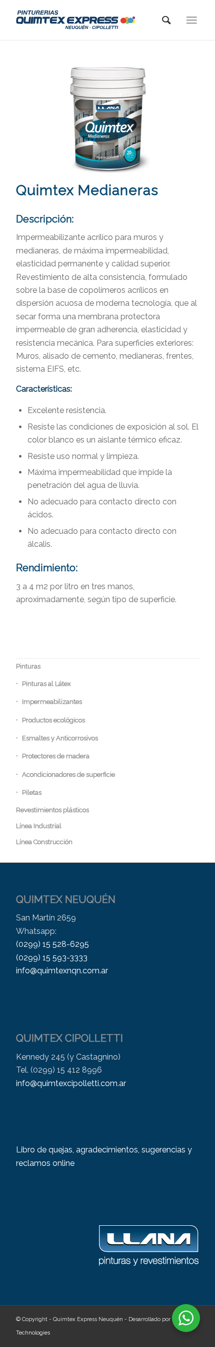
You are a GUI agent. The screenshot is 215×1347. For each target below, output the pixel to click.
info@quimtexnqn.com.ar (62, 970)
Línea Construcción (44, 842)
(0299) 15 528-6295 (52, 944)
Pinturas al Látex (46, 683)
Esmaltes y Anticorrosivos (60, 738)
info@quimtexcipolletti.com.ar (71, 1083)
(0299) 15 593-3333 (52, 957)
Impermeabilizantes (52, 701)
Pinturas (28, 666)
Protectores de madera (56, 756)
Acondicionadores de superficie (68, 774)
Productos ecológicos (53, 720)
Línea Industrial (39, 826)
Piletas (32, 792)
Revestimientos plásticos (52, 810)
